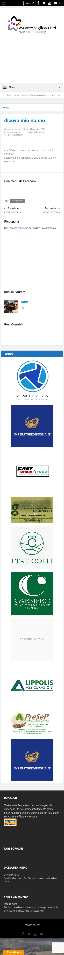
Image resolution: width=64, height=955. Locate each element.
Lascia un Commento (36, 131)
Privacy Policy (32, 925)
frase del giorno (10, 904)
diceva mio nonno (12, 210)
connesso (23, 228)
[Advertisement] (32, 56)
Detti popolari (17, 200)
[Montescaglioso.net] (32, 24)
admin (25, 302)
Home (6, 107)
